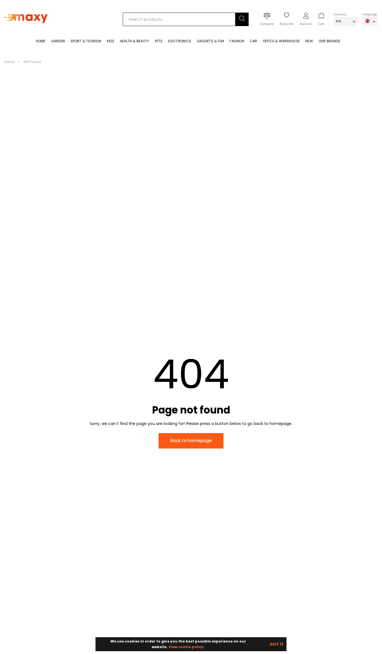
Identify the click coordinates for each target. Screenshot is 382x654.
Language (369, 14)
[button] (242, 19)
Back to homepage (191, 440)
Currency (340, 14)
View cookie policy (186, 646)
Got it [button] (277, 644)
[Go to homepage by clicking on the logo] (26, 31)
